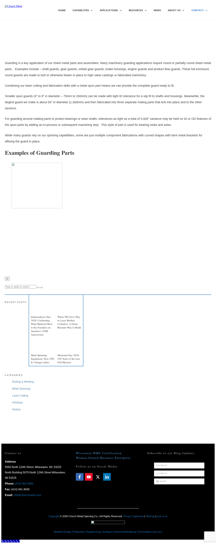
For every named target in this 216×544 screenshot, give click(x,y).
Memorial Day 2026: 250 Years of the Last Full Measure (69, 358)
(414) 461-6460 (24, 483)
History (16, 409)
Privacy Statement (133, 516)
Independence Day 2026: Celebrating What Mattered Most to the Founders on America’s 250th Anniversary (41, 325)
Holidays (17, 402)
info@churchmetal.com (27, 495)
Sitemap (150, 516)
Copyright (54, 516)
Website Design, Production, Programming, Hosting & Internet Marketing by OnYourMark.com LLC (108, 531)
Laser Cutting (20, 395)
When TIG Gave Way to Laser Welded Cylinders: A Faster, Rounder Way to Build (69, 322)
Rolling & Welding (23, 381)
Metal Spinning (21, 388)
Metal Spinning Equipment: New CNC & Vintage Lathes (43, 358)
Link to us (162, 516)
